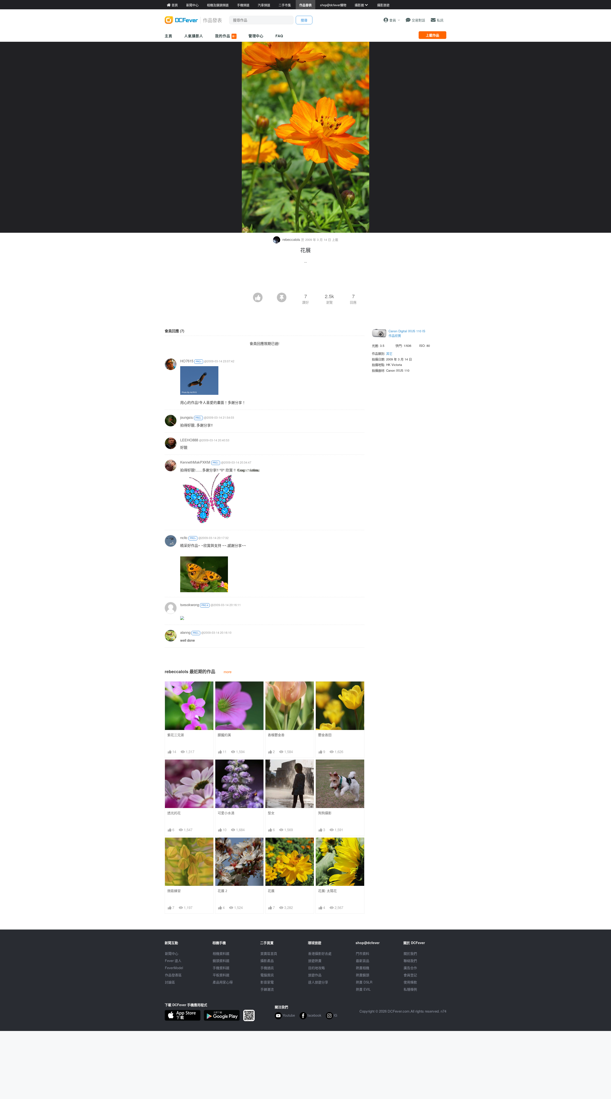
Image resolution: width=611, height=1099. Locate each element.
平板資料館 (221, 974)
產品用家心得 (223, 982)
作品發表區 (173, 974)
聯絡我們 (410, 960)
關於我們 (410, 953)
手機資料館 (221, 967)
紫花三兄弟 (175, 735)
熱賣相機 (362, 967)
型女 (271, 813)
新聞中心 (171, 953)
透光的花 (174, 813)
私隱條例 (410, 989)
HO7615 (186, 360)
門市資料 (362, 953)
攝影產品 (267, 960)
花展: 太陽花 (327, 890)
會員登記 (410, 974)
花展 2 (222, 890)
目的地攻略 (316, 967)
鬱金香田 (325, 735)
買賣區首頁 (268, 953)
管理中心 (256, 35)
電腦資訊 (267, 974)
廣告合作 (410, 967)
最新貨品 (362, 960)
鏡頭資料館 (221, 960)
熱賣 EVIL (363, 989)
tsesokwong (189, 604)
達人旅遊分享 (318, 982)
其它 (389, 353)
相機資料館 (221, 953)
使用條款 (410, 982)
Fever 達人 (173, 960)
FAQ (279, 35)
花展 (271, 890)
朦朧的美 (224, 735)
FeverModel (174, 967)
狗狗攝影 (325, 813)
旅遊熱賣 (314, 960)
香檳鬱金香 (276, 735)
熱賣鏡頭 (362, 974)
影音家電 (267, 982)
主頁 (168, 35)
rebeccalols (291, 239)
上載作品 (432, 35)
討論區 (170, 982)
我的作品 (225, 35)
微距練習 (174, 890)
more (228, 671)
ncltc (184, 537)
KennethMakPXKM (195, 462)
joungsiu (186, 417)
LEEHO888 (189, 439)
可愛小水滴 (226, 813)
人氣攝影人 (193, 35)
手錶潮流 (267, 989)
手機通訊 (267, 967)
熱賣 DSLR (364, 982)
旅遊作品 (314, 974)
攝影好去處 (320, 953)
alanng (185, 632)
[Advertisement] (305, 279)
